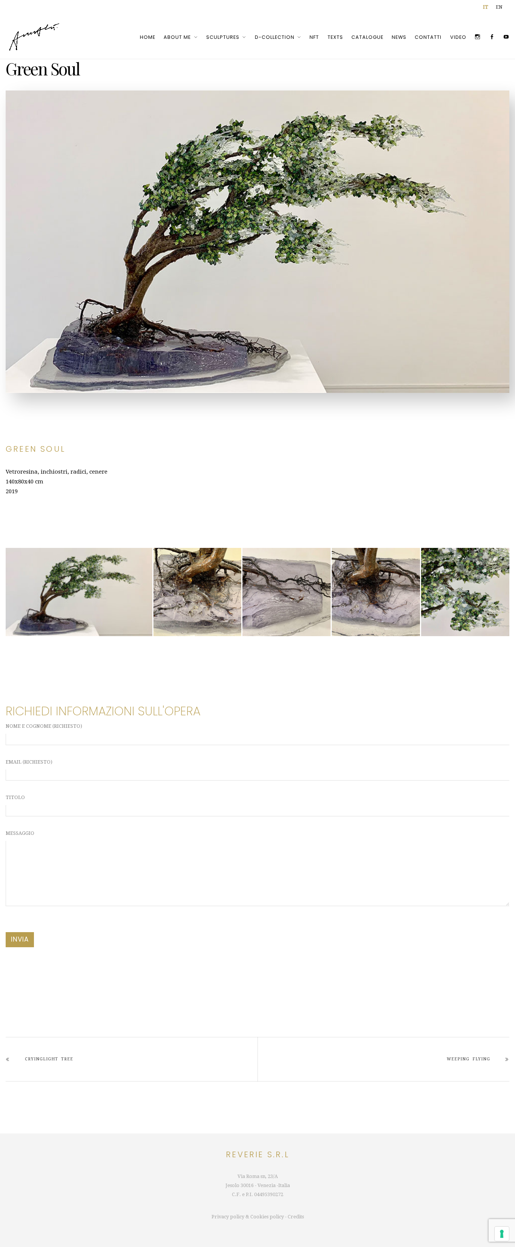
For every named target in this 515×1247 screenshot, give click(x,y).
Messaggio (20, 833)
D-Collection (274, 37)
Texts (335, 37)
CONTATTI (428, 37)
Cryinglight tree (49, 1059)
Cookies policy (267, 1216)
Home (147, 37)
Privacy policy (228, 1216)
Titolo (15, 797)
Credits (296, 1216)
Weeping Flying (468, 1059)
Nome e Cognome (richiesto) (44, 726)
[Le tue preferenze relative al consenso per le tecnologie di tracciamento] (502, 1234)
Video (458, 37)
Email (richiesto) (29, 762)
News (399, 37)
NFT (314, 37)
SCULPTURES (222, 37)
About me (177, 37)
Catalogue (367, 37)
